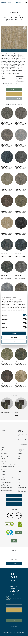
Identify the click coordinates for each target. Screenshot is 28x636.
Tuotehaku (18, 2)
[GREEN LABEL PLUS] (14, 38)
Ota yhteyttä (14, 609)
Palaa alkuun (14, 559)
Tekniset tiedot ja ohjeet (14, 98)
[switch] (25, 319)
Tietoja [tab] (23, 293)
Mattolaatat (6, 6)
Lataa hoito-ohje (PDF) (14, 495)
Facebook (16, 552)
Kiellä (14, 341)
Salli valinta (14, 337)
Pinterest (10, 552)
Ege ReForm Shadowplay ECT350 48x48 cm (16, 6)
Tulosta (14, 563)
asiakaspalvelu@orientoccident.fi (14, 594)
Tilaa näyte (14, 89)
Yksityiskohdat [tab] (14, 293)
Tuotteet (2, 6)
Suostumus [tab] (5, 293)
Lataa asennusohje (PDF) (14, 499)
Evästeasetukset (9, 634)
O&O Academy (14, 620)
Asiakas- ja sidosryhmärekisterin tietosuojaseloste (13, 632)
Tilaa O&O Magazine (14, 614)
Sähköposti (23, 552)
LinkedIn (4, 552)
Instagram (7, 627)
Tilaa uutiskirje (14, 605)
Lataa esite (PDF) (14, 503)
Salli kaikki (14, 333)
